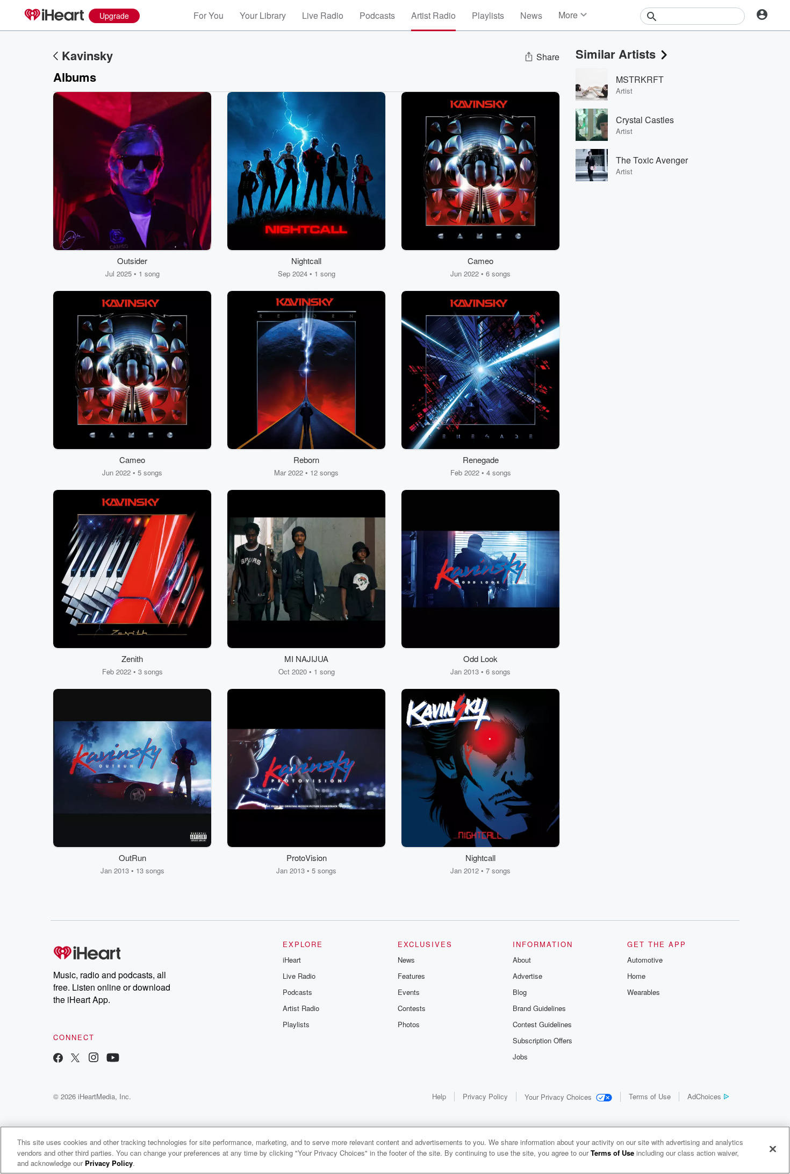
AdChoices (704, 1096)
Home (636, 976)
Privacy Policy (485, 1096)
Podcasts (377, 15)
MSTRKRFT (640, 79)
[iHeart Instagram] (93, 1058)
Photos (409, 1024)
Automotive (645, 960)
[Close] (773, 1149)
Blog (520, 992)
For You (208, 15)
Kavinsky (87, 55)
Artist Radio (433, 15)
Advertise (527, 976)
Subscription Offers (542, 1040)
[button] (195, 262)
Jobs (520, 1056)
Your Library (263, 15)
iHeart (292, 960)
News (531, 15)
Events (409, 992)
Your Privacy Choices (558, 1097)
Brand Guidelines (539, 1008)
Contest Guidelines (542, 1024)
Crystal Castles (645, 119)
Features (411, 976)
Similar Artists (616, 53)
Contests (412, 1008)
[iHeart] (53, 15)
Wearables (643, 992)
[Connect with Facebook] (58, 1058)
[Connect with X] (75, 1058)
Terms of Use (650, 1096)
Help (439, 1096)
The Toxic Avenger (652, 160)
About (522, 960)
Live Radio (322, 15)
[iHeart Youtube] (112, 1058)
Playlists (488, 15)
